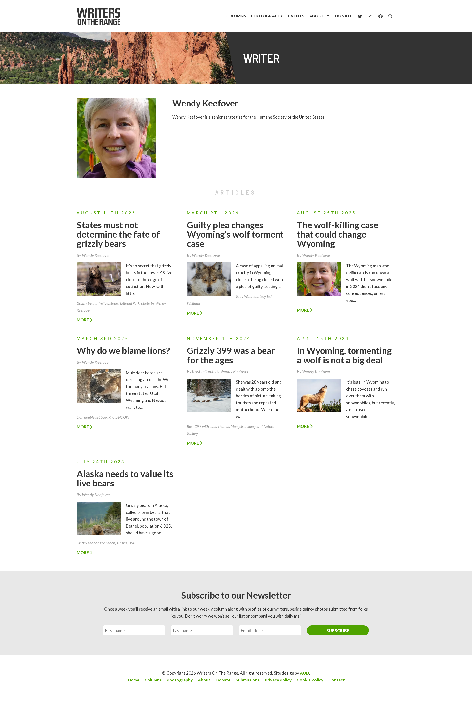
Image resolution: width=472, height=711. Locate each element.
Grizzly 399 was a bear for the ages (231, 355)
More (83, 319)
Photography (267, 15)
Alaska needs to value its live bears (125, 478)
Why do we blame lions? (123, 350)
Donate (344, 15)
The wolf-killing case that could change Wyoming (337, 234)
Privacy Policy (278, 679)
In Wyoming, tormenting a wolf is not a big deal (344, 355)
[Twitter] (360, 16)
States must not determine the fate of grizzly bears (118, 234)
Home (133, 679)
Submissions (248, 679)
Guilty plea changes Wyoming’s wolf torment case (235, 234)
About (316, 15)
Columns (235, 15)
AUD (304, 673)
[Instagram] (370, 16)
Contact (336, 679)
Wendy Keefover (205, 103)
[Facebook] (380, 16)
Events (296, 15)
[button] (390, 16)
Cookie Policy (310, 679)
